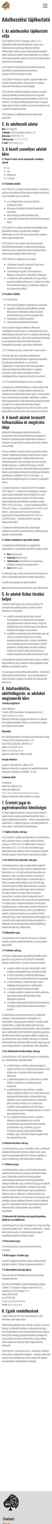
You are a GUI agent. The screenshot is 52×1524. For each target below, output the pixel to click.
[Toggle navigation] (45, 6)
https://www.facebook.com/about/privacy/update (20, 793)
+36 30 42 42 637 (21, 139)
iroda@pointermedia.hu (15, 715)
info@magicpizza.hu (15, 142)
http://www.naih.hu (15, 1304)
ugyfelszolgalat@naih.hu (16, 1301)
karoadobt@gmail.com (15, 750)
